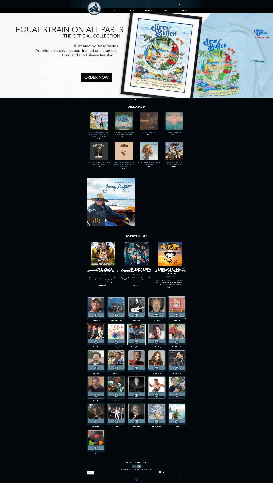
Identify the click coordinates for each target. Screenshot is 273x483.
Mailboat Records (182, 476)
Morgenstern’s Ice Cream (126, 469)
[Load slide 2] (135, 99)
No (139, 466)
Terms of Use (136, 469)
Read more (102, 285)
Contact (150, 469)
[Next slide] (138, 99)
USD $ (90, 472)
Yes (134, 466)
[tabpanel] (136, 55)
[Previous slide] (131, 99)
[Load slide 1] (134, 99)
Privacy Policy (144, 469)
